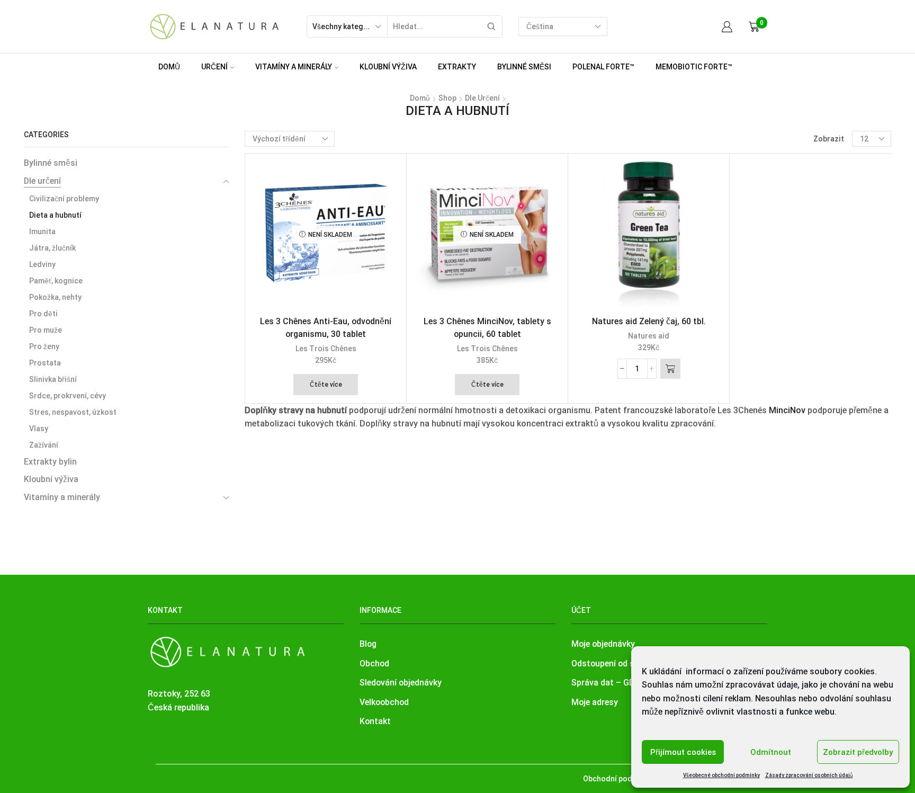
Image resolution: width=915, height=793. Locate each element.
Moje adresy (594, 702)
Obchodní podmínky (617, 778)
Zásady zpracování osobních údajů (809, 775)
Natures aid (648, 336)
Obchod (374, 663)
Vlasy (38, 428)
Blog (368, 644)
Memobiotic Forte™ (694, 67)
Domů (169, 67)
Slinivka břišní (53, 379)
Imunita (42, 231)
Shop (447, 98)
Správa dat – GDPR (608, 683)
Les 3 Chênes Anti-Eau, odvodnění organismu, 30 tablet (325, 327)
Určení (214, 67)
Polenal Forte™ (603, 67)
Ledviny (42, 264)
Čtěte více (326, 384)
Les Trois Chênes (325, 348)
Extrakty (457, 67)
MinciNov (787, 410)
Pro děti (43, 313)
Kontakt (375, 721)
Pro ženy (44, 346)
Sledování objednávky (401, 683)
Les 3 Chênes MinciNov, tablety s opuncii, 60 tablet (487, 327)
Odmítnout (770, 752)
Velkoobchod (384, 702)
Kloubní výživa (388, 67)
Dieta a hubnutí (55, 215)
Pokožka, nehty (55, 297)
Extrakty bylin (50, 462)
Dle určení (482, 98)
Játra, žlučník (52, 248)
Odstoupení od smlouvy (616, 663)
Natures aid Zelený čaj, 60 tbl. (649, 321)
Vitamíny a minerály (293, 67)
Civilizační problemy (64, 198)
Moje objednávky (603, 644)
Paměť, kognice (56, 281)
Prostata (45, 363)
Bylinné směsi (524, 67)
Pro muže (45, 330)
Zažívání (43, 445)
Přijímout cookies (683, 752)
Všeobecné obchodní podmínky (721, 775)
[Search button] (491, 26)
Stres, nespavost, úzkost (72, 412)
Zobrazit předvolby (858, 752)
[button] (670, 369)
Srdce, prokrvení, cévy (67, 395)
